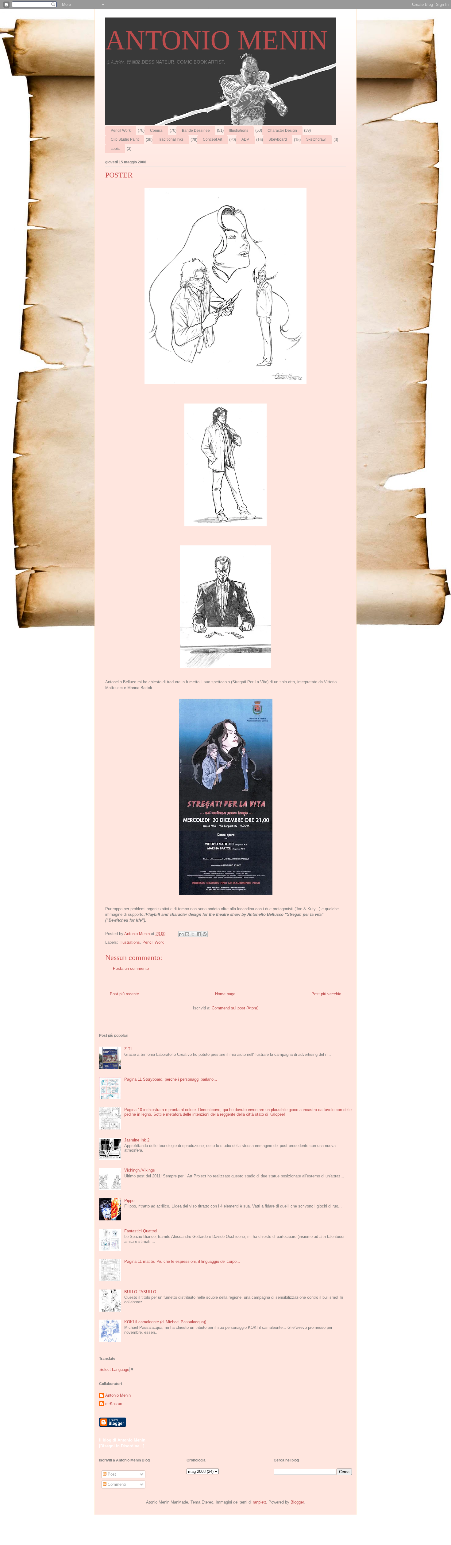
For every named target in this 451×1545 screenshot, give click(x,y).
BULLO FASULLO (140, 1291)
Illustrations (238, 130)
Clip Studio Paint (125, 139)
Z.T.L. (129, 1049)
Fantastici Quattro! (140, 1231)
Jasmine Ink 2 (136, 1140)
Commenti (116, 1484)
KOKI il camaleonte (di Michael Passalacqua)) (165, 1322)
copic (115, 148)
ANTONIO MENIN (216, 40)
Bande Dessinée (196, 130)
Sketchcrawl (316, 139)
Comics (156, 130)
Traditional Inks (170, 139)
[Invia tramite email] (181, 934)
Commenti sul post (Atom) (235, 1008)
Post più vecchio (326, 994)
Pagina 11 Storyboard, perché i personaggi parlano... (170, 1079)
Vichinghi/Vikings (139, 1170)
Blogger (297, 1502)
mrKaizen (113, 1403)
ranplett (259, 1502)
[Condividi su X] (193, 934)
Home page (225, 994)
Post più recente (124, 994)
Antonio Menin (118, 1395)
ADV (245, 139)
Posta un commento (131, 968)
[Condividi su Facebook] (199, 934)
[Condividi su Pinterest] (205, 934)
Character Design (282, 130)
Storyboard (277, 139)
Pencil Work (121, 130)
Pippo (129, 1200)
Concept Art (212, 139)
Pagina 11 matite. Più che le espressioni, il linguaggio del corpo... (182, 1261)
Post (111, 1474)
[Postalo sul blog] (187, 934)
